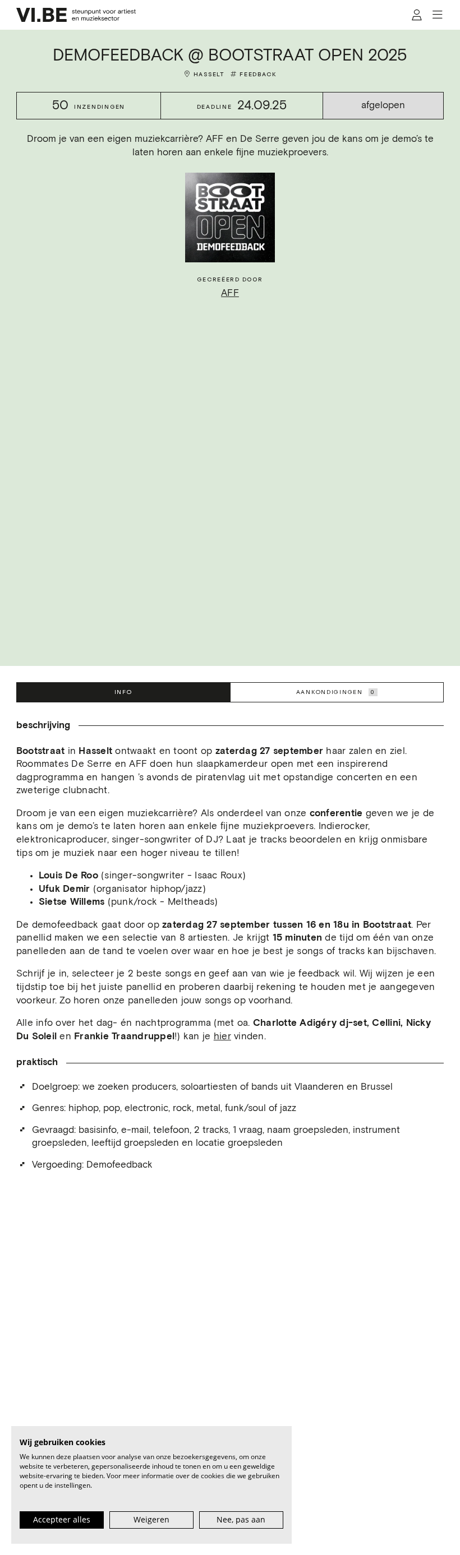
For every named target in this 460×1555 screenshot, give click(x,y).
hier (222, 1037)
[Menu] (437, 15)
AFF (230, 293)
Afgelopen (383, 105)
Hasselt (209, 74)
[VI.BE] (76, 15)
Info (123, 692)
